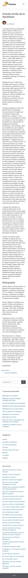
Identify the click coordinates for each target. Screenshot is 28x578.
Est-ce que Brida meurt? (10, 559)
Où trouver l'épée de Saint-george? (13, 556)
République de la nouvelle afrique (12, 409)
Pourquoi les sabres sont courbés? (13, 496)
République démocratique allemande (13, 406)
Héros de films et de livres (10, 450)
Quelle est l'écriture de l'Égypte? (12, 480)
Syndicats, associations (9, 442)
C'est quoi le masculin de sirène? (12, 509)
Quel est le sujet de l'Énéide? (11, 522)
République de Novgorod (10, 396)
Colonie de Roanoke (10, 373)
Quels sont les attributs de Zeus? (12, 517)
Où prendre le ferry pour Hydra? (12, 515)
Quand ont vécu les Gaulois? (11, 474)
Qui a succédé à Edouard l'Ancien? (13, 520)
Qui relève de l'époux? (9, 477)
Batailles (5, 452)
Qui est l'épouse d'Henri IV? (11, 553)
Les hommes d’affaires (9, 444)
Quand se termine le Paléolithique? (13, 504)
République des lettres (9, 417)
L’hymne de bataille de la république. (13, 403)
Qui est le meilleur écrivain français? (13, 501)
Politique (5, 458)
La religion (5, 455)
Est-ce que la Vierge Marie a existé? (13, 507)
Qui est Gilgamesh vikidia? (10, 512)
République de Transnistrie (10, 414)
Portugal (5, 447)
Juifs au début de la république (12, 411)
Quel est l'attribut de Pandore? (12, 499)
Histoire (12, 4)
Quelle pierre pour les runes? (11, 546)
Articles (4, 439)
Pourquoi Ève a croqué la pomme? (13, 525)
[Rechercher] (23, 382)
